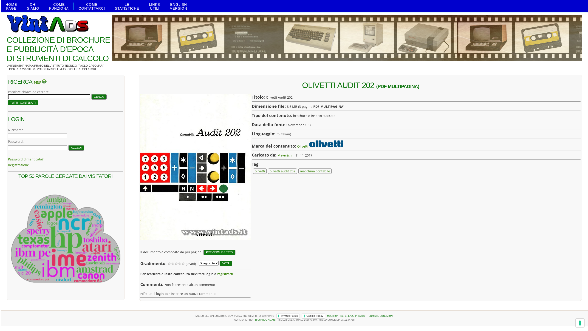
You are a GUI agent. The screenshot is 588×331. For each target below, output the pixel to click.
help (38, 82)
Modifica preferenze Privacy (346, 315)
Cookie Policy (314, 315)
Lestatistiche (127, 6)
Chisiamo (33, 6)
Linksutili (154, 6)
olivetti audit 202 (282, 171)
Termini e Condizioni (380, 315)
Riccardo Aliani (265, 320)
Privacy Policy (289, 315)
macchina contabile (315, 171)
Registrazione (18, 165)
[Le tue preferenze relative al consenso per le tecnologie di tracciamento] (580, 323)
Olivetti (302, 146)
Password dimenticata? (25, 159)
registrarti (225, 274)
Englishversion (178, 6)
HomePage (11, 6)
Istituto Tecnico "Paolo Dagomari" (78, 65)
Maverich (284, 155)
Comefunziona (59, 6)
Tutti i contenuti (23, 103)
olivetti (260, 171)
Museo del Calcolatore (78, 69)
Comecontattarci (92, 6)
